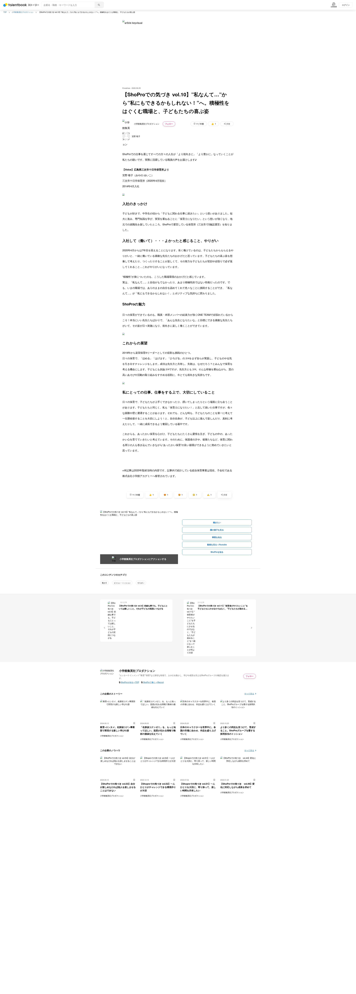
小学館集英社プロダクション (23, 12)
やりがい (141, 583)
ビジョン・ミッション (122, 583)
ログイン (346, 4)
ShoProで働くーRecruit (153, 682)
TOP (5, 12)
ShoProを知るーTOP (130, 682)
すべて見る (249, 693)
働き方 (104, 583)
